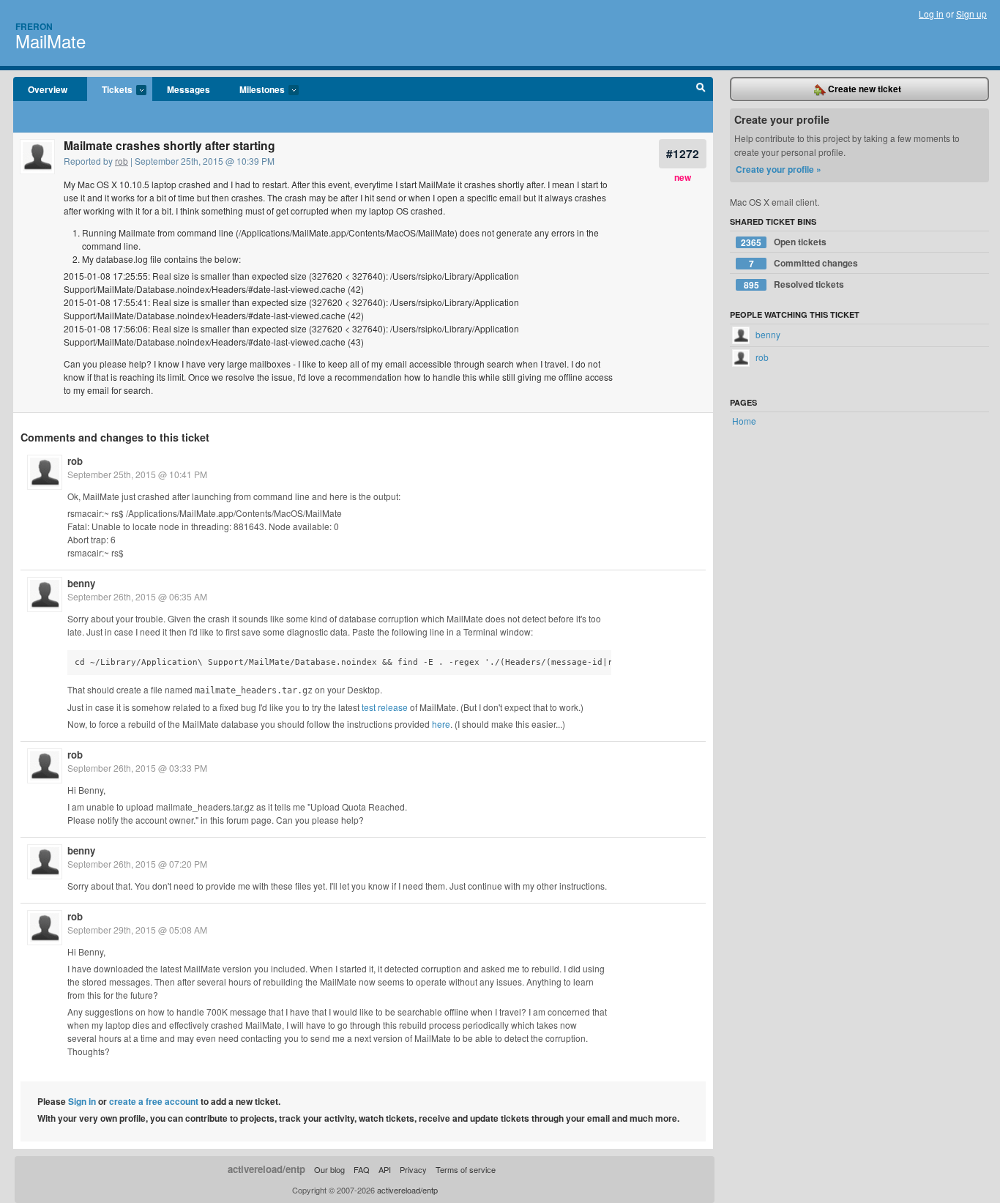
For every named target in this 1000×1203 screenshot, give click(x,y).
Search (701, 89)
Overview (47, 89)
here (441, 724)
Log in (931, 13)
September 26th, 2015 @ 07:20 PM (137, 863)
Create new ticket (863, 88)
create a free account (153, 1101)
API (384, 1169)
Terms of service (466, 1169)
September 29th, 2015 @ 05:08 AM (137, 929)
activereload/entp (266, 1169)
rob (121, 160)
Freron (34, 26)
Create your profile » (778, 169)
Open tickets (784, 242)
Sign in (82, 1101)
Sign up (971, 13)
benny (81, 583)
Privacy (413, 1169)
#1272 (682, 153)
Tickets (110, 90)
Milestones (255, 90)
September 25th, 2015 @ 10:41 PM (137, 474)
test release (385, 707)
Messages (188, 89)
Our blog (329, 1169)
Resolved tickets (794, 284)
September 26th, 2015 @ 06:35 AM (137, 596)
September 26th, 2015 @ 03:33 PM (137, 767)
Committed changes (804, 263)
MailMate (50, 40)
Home (744, 420)
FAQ (362, 1169)
